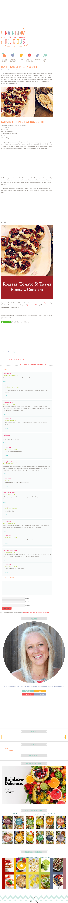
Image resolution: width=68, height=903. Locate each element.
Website (27, 605)
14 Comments (18, 70)
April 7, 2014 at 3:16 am (9, 404)
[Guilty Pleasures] (29, 58)
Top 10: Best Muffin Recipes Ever (15, 360)
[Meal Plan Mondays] (4, 58)
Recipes (10, 352)
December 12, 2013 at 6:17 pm (10, 375)
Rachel (5, 373)
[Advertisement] (34, 13)
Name (27, 598)
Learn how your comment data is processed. (36, 612)
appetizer (21, 352)
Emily (12, 70)
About (6, 748)
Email (27, 602)
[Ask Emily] (45, 58)
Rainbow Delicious (19, 37)
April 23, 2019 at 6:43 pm (9, 463)
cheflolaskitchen (8, 550)
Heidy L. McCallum (9, 462)
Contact (11, 750)
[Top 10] (21, 58)
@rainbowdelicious (33, 305)
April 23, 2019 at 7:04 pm (9, 494)
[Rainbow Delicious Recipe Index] (37, 58)
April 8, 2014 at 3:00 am (10, 420)
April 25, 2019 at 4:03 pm (11, 449)
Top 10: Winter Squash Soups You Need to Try (33, 364)
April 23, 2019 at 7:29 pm (9, 523)
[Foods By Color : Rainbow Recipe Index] (13, 58)
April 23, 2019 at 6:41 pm (9, 437)
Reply (4, 381)
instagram (45, 303)
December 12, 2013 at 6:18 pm (12, 387)
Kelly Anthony (7, 492)
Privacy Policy (34, 902)
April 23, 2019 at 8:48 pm (9, 552)
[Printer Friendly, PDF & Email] (6, 322)
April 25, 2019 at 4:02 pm (11, 508)
